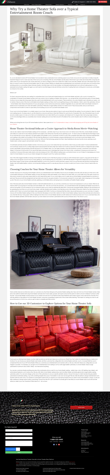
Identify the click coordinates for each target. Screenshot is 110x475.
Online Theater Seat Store (86, 435)
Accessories (83, 434)
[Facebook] (54, 444)
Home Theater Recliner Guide (87, 444)
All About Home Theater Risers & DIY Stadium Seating (52, 468)
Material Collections (60, 4)
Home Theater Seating (36, 4)
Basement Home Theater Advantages (22, 468)
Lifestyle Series (48, 4)
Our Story (83, 451)
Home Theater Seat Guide (86, 443)
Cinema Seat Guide (85, 441)
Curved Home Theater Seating (21, 469)
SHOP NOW (81, 407)
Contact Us (82, 4)
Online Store (26, 4)
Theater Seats (84, 431)
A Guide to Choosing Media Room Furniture (76, 468)
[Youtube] (59, 444)
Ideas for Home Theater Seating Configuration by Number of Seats (54, 469)
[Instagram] (56, 444)
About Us (70, 4)
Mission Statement (85, 452)
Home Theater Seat (85, 433)
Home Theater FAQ (85, 445)
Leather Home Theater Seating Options (49, 471)
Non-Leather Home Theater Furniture (22, 471)
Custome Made (84, 436)
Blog (77, 4)
